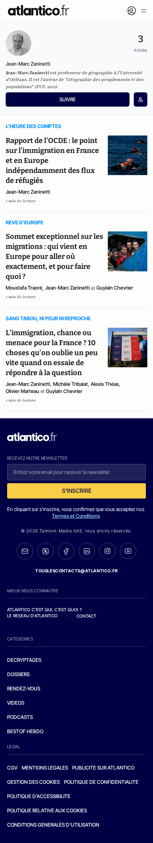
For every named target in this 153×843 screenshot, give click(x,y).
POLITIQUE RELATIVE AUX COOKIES (47, 810)
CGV (12, 768)
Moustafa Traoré (24, 288)
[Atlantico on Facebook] (66, 551)
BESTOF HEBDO (25, 731)
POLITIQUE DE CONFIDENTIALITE (101, 782)
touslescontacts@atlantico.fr (76, 570)
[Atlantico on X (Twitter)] (45, 551)
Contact (86, 616)
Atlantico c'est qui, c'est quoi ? (44, 609)
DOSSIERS (18, 674)
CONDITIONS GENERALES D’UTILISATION (53, 825)
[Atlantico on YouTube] (128, 551)
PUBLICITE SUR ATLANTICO (103, 768)
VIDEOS (15, 703)
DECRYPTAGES (24, 660)
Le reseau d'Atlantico (32, 615)
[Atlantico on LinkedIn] (87, 551)
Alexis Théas (105, 384)
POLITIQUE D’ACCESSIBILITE (38, 796)
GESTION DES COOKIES (33, 782)
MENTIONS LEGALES (45, 768)
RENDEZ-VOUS (23, 688)
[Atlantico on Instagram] (107, 551)
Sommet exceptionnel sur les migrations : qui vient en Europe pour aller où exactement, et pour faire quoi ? (54, 256)
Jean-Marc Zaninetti (28, 192)
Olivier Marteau (22, 391)
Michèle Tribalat (70, 384)
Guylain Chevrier (114, 288)
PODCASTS (20, 717)
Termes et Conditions (76, 516)
